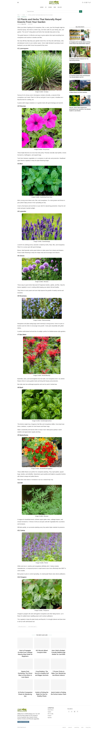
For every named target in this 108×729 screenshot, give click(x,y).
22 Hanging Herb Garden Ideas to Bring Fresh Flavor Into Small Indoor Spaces (79, 42)
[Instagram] (86, 2)
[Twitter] (84, 2)
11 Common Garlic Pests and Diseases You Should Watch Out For (79, 76)
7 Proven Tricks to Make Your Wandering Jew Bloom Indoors (58, 673)
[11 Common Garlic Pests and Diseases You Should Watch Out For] (80, 68)
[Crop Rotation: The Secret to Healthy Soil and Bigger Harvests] (42, 664)
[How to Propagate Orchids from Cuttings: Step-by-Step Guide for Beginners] (25, 643)
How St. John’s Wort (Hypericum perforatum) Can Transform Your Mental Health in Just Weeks (80, 109)
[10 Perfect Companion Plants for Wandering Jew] (25, 684)
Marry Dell (24, 24)
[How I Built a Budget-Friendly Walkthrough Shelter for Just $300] (58, 643)
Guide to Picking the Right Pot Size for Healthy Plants (41, 694)
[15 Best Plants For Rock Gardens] (80, 85)
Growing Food (24, 16)
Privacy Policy (88, 727)
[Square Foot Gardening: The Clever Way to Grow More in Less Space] (25, 664)
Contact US (70, 727)
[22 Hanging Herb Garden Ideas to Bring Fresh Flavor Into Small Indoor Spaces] (80, 35)
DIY (45, 7)
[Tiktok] (90, 2)
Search (80, 11)
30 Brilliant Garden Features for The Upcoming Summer (78, 59)
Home (55, 7)
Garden (41, 7)
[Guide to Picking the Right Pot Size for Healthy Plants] (42, 684)
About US (64, 727)
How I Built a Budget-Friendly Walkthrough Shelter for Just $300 (58, 652)
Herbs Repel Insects (22, 626)
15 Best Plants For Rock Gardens (78, 92)
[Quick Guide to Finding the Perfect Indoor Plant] (58, 684)
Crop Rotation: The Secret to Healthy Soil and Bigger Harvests (42, 673)
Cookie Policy (76, 727)
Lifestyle (51, 707)
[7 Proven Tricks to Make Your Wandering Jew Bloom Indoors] (58, 664)
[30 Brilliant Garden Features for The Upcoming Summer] (80, 51)
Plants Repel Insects (32, 626)
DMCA (82, 727)
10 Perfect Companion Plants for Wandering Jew (25, 694)
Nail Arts (60, 7)
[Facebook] (82, 2)
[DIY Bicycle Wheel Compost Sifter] (42, 643)
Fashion (50, 7)
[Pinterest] (88, 2)
